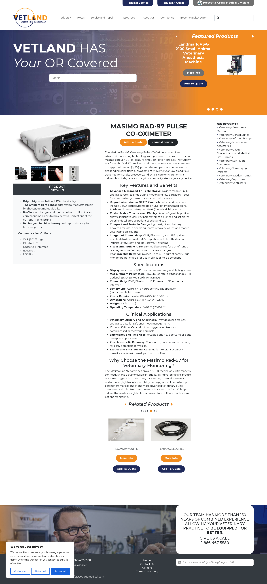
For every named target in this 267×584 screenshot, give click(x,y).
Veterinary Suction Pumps (235, 175)
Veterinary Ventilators (232, 183)
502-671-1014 (79, 565)
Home (147, 560)
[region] (40, 560)
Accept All (60, 571)
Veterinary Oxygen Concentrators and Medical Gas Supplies (233, 153)
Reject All (40, 571)
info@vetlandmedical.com (88, 576)
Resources (128, 17)
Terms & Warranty (147, 571)
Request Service (138, 2)
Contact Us (167, 17)
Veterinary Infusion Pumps (235, 138)
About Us (148, 17)
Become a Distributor (193, 17)
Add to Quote (193, 79)
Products (63, 17)
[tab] (57, 189)
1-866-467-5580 (215, 542)
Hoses (81, 17)
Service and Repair (102, 17)
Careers (147, 567)
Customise (20, 571)
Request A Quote (173, 2)
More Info (193, 68)
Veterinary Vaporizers (232, 179)
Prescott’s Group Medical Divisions (226, 2)
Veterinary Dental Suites (234, 134)
